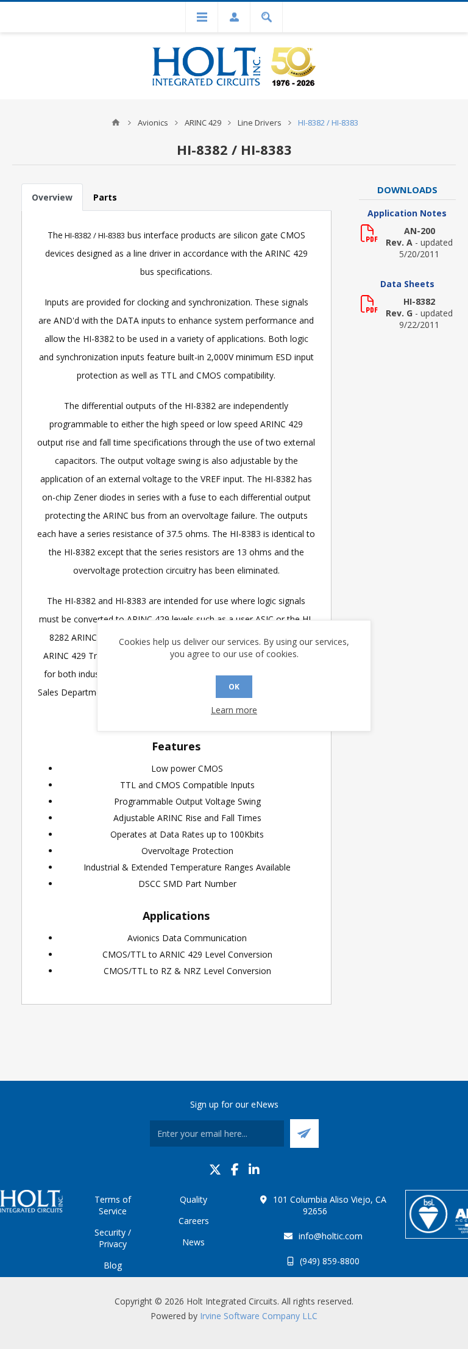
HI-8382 (419, 301)
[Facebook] (235, 1169)
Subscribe (304, 1133)
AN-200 (419, 231)
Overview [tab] (52, 197)
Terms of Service (112, 1205)
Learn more (234, 710)
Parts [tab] (105, 197)
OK (234, 687)
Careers (194, 1220)
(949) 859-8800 (330, 1261)
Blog (113, 1265)
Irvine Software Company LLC (258, 1316)
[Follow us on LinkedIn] (254, 1169)
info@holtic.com (331, 1236)
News (193, 1242)
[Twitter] (215, 1169)
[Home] (116, 122)
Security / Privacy (112, 1238)
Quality (193, 1199)
